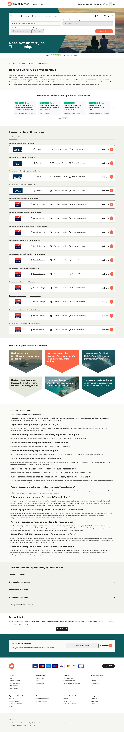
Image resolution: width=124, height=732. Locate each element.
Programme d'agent (41, 701)
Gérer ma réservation (69, 680)
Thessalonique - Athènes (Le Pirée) (20, 226)
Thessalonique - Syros (16, 282)
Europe (22, 63)
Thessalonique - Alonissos (17, 143)
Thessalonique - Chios (16, 198)
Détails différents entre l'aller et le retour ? (45, 16)
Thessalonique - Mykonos (17, 296)
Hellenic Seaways (33, 198)
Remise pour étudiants (15, 703)
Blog (92, 678)
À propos (11, 706)
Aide (92, 685)
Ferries (93, 703)
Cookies (65, 698)
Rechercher (104, 31)
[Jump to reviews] (62, 55)
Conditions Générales (69, 703)
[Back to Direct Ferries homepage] (18, 4)
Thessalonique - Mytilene (17, 240)
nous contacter (70, 723)
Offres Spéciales (13, 685)
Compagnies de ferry (15, 680)
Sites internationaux (14, 701)
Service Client (94, 683)
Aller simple (26, 16)
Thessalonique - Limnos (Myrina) (20, 254)
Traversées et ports (14, 683)
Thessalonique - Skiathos (17, 157)
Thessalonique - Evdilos (17, 324)
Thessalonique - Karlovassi (18, 212)
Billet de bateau (13, 688)
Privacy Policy (67, 701)
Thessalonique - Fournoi (17, 310)
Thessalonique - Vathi (16, 268)
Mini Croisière (40, 683)
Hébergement (40, 678)
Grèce (31, 63)
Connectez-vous (68, 678)
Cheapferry (94, 698)
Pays (10, 678)
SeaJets (32, 143)
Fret (37, 680)
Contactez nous (95, 680)
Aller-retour (16, 16)
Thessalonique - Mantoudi (17, 185)
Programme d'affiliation (42, 698)
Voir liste (12, 137)
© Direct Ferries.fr (13, 719)
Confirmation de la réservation (71, 683)
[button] (62, 575)
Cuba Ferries (94, 701)
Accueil (12, 63)
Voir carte (21, 137)
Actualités (12, 698)
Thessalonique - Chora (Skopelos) (20, 171)
